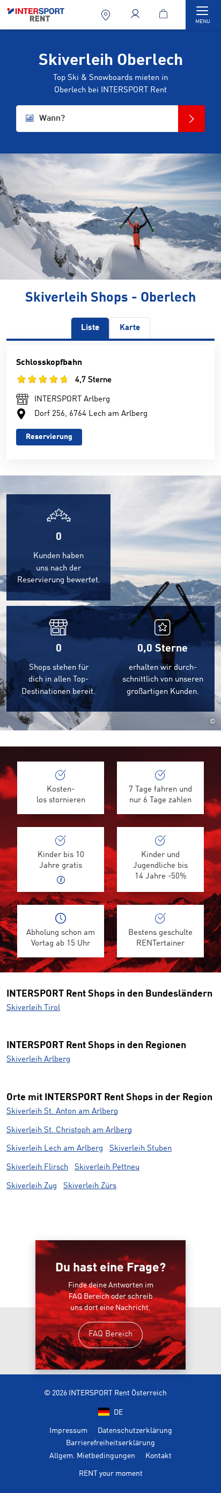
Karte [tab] (130, 328)
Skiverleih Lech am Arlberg (54, 1149)
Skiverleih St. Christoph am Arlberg (69, 1130)
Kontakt (158, 1456)
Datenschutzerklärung (135, 1431)
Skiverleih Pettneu (107, 1167)
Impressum (68, 1431)
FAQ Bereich (110, 1334)
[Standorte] (107, 15)
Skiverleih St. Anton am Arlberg (62, 1112)
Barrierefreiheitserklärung (110, 1443)
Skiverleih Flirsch (37, 1167)
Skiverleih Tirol (33, 1008)
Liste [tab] (90, 328)
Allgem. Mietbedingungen (92, 1456)
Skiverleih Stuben (140, 1149)
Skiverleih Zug (31, 1186)
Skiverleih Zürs (89, 1186)
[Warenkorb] (165, 15)
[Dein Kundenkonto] (136, 15)
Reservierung (49, 437)
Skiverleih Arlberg (38, 1060)
